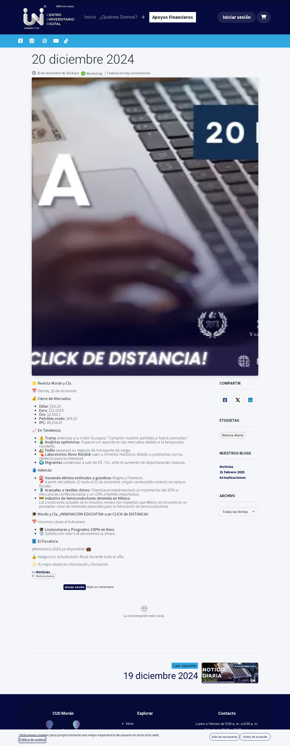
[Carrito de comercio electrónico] (264, 17)
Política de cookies (32, 739)
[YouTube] (55, 41)
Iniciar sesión (237, 17)
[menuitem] (90, 17)
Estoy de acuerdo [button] (255, 737)
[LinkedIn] (32, 41)
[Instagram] (45, 41)
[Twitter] (237, 400)
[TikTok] (65, 41)
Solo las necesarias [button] (224, 737)
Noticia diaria (45, 576)
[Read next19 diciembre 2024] (230, 673)
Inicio (129, 723)
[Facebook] (20, 41)
